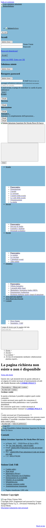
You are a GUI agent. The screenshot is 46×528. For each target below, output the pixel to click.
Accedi (4, 32)
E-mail (25, 81)
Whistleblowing (11, 482)
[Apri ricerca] (26, 133)
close (4, 163)
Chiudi (4, 99)
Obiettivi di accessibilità (14, 480)
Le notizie (9, 355)
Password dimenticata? (9, 51)
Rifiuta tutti (20, 387)
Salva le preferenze (19, 424)
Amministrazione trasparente (16, 486)
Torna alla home (7, 375)
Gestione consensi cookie (15, 484)
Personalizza (6, 387)
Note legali (10, 471)
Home (8, 350)
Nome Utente (28, 44)
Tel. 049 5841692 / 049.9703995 (21, 446)
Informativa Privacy (13, 473)
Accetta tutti (9, 390)
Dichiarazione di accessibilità (16, 478)
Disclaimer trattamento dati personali (14, 508)
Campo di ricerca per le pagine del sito (15, 327)
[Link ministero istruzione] (11, 4)
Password (26, 47)
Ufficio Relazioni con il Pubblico (18, 476)
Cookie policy (11, 469)
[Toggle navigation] (19, 152)
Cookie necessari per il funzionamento (15, 415)
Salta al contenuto (7, 2)
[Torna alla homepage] (23, 123)
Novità (8, 353)
